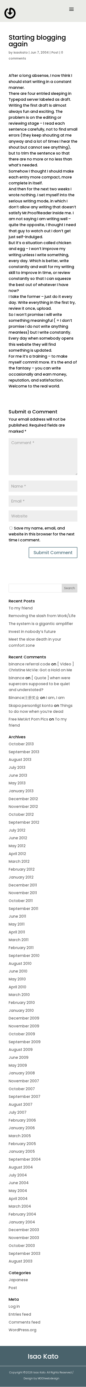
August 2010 (20, 963)
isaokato (20, 52)
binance (16, 678)
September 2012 (24, 822)
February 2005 (22, 1143)
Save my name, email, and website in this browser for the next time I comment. (42, 534)
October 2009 (22, 1034)
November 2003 (24, 1237)
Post (54, 52)
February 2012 (22, 869)
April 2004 (18, 1198)
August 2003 (20, 1261)
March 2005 (20, 1135)
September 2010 (24, 955)
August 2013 (20, 759)
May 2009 (18, 1065)
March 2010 (19, 994)
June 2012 (18, 838)
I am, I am (55, 697)
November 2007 (24, 1081)
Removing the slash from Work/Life (42, 615)
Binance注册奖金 (24, 697)
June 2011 (17, 916)
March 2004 (20, 1206)
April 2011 (17, 932)
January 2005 (22, 1151)
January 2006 (22, 1128)
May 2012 (17, 845)
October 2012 (21, 814)
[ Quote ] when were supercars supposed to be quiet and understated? (39, 683)
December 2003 (24, 1229)
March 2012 (19, 861)
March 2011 (19, 939)
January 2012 (21, 877)
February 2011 (21, 947)
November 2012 (23, 806)
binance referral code (29, 664)
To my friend (21, 608)
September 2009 (25, 1042)
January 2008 (22, 1073)
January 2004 (22, 1222)
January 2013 (21, 791)
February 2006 (22, 1120)
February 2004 (22, 1214)
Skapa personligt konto (31, 705)
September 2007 (24, 1096)
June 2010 (18, 971)
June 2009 (18, 1057)
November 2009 (24, 1026)
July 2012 (17, 830)
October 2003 (22, 1245)
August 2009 (21, 1049)
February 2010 (22, 1002)
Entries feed (20, 1314)
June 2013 (18, 775)
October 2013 (21, 744)
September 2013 (24, 752)
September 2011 (23, 908)
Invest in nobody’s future (32, 631)
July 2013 (17, 767)
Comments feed (24, 1322)
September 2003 (24, 1253)
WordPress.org (22, 1330)
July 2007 (17, 1112)
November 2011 (23, 892)
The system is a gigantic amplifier (41, 623)
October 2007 (22, 1089)
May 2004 (18, 1190)
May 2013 (17, 783)
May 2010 (17, 979)
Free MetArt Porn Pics (28, 719)
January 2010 (21, 1010)
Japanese (18, 1280)
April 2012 (17, 853)
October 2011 (21, 900)
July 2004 (18, 1175)
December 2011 (23, 885)
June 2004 (19, 1182)
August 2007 (20, 1104)
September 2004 (25, 1159)
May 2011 (17, 924)
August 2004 (21, 1167)
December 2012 (23, 799)
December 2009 (24, 1018)
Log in (14, 1306)
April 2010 (17, 987)
